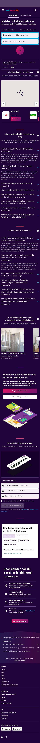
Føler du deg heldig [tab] (10, 544)
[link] (16, 119)
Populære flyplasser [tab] (10, 540)
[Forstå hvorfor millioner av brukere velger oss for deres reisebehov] (38, 231)
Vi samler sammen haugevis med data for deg (18, 648)
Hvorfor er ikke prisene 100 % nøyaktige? (17, 651)
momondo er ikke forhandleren (13, 644)
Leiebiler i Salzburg (28, 658)
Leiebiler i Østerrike (16, 658)
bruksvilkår (25, 509)
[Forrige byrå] (3, 104)
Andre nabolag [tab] (22, 536)
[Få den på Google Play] (6, 729)
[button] (3, 10)
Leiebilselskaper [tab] (9, 536)
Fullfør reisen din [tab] (25, 540)
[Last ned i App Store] (17, 729)
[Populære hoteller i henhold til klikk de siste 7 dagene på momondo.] (38, 319)
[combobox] (9, 30)
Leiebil (7, 658)
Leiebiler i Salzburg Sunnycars (12, 553)
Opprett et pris (30, 611)
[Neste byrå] (36, 104)
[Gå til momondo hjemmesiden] (12, 10)
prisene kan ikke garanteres (12, 639)
